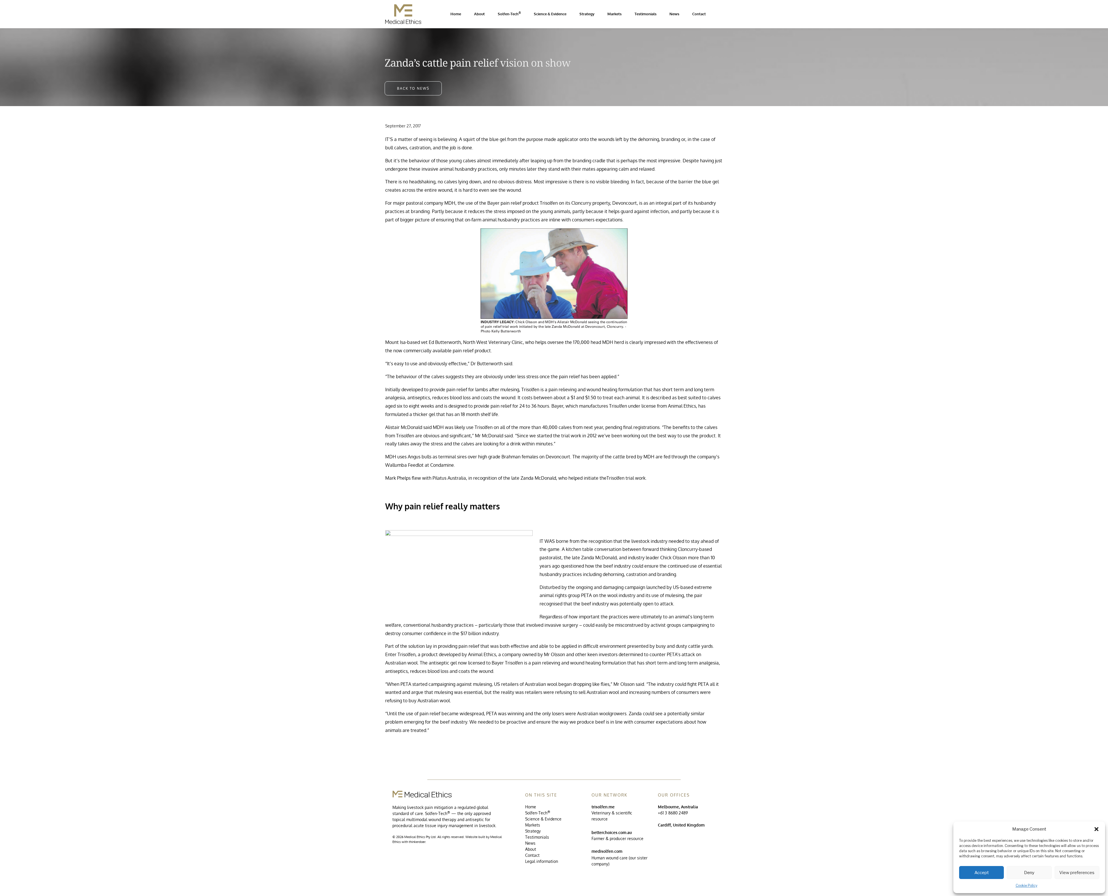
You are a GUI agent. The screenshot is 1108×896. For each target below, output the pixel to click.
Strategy (533, 831)
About (530, 849)
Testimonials (537, 837)
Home (530, 806)
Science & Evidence (543, 818)
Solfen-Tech (537, 812)
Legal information (541, 861)
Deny (1029, 872)
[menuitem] (455, 14)
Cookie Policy (1026, 885)
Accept (981, 872)
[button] (1096, 829)
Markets (532, 824)
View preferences (1076, 872)
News (530, 843)
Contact (532, 855)
